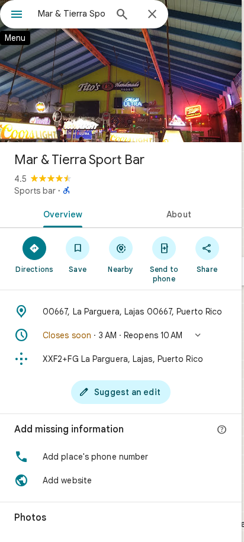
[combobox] (71, 14)
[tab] (60, 213)
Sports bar (35, 190)
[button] (121, 335)
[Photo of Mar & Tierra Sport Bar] (121, 71)
